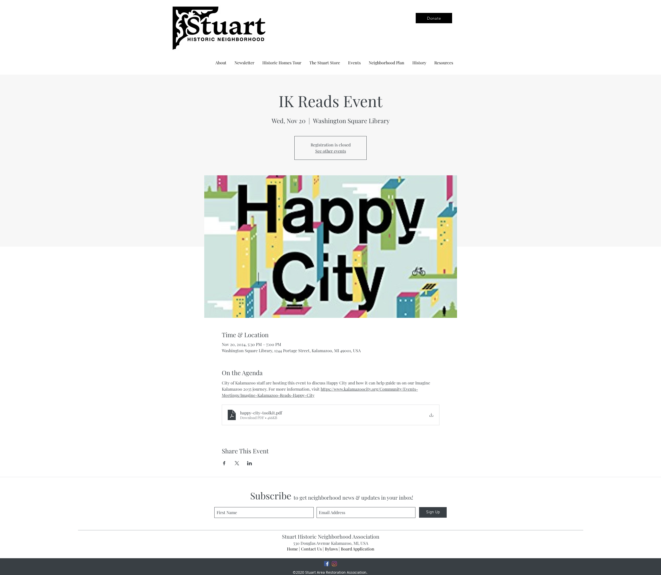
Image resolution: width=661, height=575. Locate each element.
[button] (386, 63)
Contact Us (311, 549)
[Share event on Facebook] (224, 463)
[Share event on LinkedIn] (249, 463)
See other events (330, 151)
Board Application (357, 549)
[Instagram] (334, 563)
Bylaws (331, 549)
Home (292, 549)
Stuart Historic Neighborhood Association (330, 536)
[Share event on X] (236, 463)
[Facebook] (326, 563)
